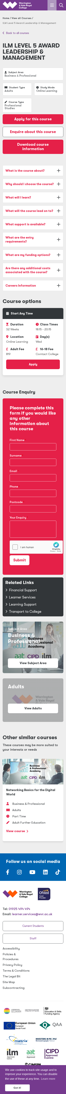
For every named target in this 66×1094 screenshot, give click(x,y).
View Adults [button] (33, 708)
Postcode (16, 502)
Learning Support (22, 604)
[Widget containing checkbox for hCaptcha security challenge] (36, 547)
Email (13, 471)
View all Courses (21, 18)
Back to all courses (17, 33)
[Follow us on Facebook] (7, 873)
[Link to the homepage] (17, 5)
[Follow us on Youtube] (32, 873)
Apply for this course (33, 119)
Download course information (33, 146)
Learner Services (22, 597)
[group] (33, 800)
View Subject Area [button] (33, 663)
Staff (33, 938)
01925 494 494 (19, 909)
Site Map (9, 982)
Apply (33, 364)
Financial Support (23, 590)
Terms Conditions (16, 970)
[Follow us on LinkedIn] (45, 873)
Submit (19, 560)
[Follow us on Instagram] (19, 873)
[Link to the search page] (61, 5)
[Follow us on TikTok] (57, 873)
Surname (15, 455)
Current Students (33, 926)
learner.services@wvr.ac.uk (32, 914)
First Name (17, 440)
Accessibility (11, 948)
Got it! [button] (17, 1087)
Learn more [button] (48, 1078)
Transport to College (25, 612)
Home (6, 18)
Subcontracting (13, 988)
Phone (14, 486)
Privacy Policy (12, 965)
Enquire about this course (33, 132)
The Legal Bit (11, 976)
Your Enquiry (18, 517)
